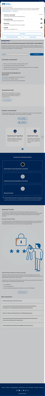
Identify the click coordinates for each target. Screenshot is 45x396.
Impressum (15, 11)
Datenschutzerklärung (6, 11)
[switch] (42, 19)
